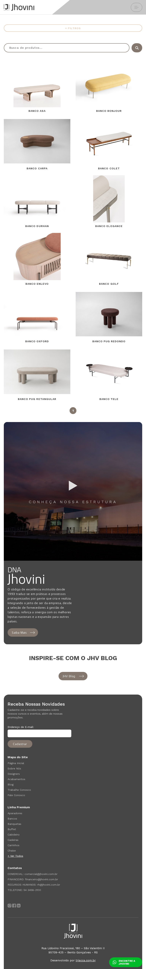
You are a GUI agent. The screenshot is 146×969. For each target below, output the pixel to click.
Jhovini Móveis (19, 7)
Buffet (12, 829)
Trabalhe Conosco (19, 789)
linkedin (19, 905)
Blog (10, 784)
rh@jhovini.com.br (48, 884)
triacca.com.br (86, 960)
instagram (9, 905)
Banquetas (14, 823)
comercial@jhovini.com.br (41, 873)
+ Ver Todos (15, 855)
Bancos (12, 818)
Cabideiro (14, 834)
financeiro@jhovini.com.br (41, 879)
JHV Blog (69, 676)
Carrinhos (13, 845)
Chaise (12, 850)
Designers (14, 773)
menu (136, 7)
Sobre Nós (14, 768)
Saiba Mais (19, 632)
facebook (14, 905)
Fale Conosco (16, 795)
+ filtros (73, 28)
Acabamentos (16, 779)
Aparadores (15, 813)
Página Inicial (16, 763)
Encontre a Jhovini (127, 962)
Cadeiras (13, 839)
